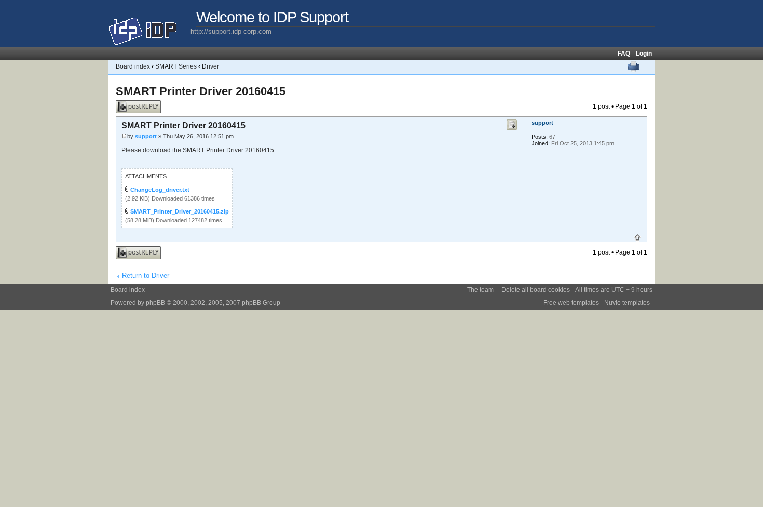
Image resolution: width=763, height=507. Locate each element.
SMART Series (176, 66)
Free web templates (571, 302)
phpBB (155, 302)
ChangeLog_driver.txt (159, 189)
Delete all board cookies (535, 289)
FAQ (624, 53)
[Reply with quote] (512, 124)
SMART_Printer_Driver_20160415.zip (179, 211)
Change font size (647, 66)
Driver (210, 66)
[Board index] (149, 27)
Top (637, 237)
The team (480, 289)
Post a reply (132, 104)
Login (644, 53)
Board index (133, 66)
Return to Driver (145, 275)
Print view (633, 66)
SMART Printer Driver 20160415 (200, 91)
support (146, 136)
